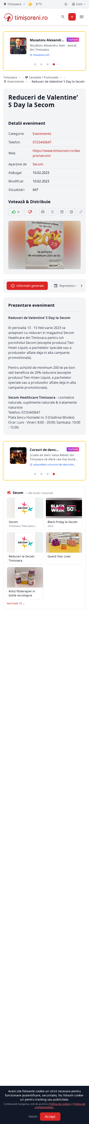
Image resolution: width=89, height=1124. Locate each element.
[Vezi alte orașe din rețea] (19, 77)
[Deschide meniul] (81, 17)
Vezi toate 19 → (16, 603)
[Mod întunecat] (66, 4)
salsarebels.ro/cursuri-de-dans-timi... (54, 464)
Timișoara (10, 77)
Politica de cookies (60, 1104)
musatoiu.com (41, 55)
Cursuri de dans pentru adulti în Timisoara (43, 449)
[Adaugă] (72, 17)
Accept (50, 1116)
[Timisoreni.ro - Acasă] (27, 17)
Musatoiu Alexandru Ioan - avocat (47, 40)
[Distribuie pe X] (52, 212)
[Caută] (63, 17)
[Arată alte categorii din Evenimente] (26, 81)
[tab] (35, 64)
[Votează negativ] (30, 212)
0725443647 (42, 142)
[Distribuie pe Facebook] (43, 212)
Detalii (33, 1116)
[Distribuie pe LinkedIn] (62, 212)
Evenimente (42, 133)
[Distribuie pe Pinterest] (71, 212)
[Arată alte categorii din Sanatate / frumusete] (61, 77)
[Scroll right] (79, 285)
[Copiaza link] (81, 212)
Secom (38, 164)
